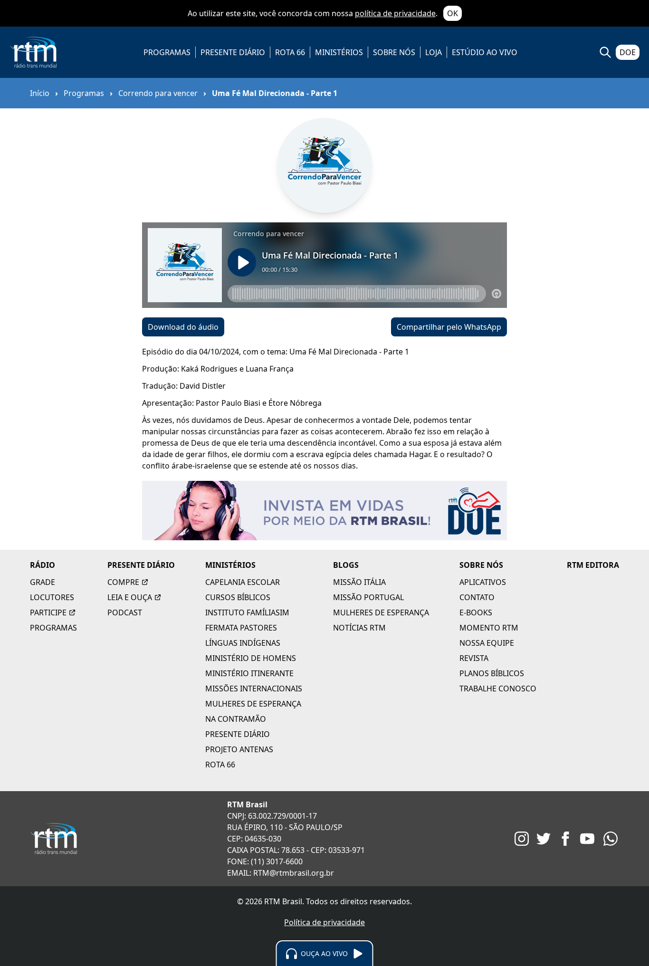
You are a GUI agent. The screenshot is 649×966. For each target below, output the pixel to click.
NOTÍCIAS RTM (359, 627)
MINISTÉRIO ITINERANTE (249, 673)
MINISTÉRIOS (339, 52)
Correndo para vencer (158, 93)
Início (39, 93)
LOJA (433, 52)
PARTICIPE (48, 612)
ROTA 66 (290, 52)
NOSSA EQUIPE (486, 643)
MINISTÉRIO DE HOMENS (250, 658)
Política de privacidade (324, 922)
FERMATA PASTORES (241, 627)
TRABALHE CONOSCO (497, 688)
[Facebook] (565, 839)
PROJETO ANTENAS (239, 749)
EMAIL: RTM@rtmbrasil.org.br (280, 873)
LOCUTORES (52, 597)
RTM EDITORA (593, 565)
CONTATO (477, 597)
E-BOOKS (475, 612)
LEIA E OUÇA (129, 597)
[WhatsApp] (610, 838)
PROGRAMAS (167, 52)
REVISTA (473, 658)
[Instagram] (522, 839)
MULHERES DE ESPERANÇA (253, 703)
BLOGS (346, 565)
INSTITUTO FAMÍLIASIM (247, 612)
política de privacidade (395, 13)
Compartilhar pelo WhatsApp (449, 327)
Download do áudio (183, 327)
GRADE (42, 582)
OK (452, 13)
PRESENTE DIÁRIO (232, 52)
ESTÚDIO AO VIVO (484, 52)
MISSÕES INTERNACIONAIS (253, 688)
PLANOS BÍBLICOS (491, 673)
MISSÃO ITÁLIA (359, 582)
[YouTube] (587, 839)
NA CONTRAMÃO (235, 719)
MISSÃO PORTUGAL (368, 597)
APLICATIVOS (482, 582)
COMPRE (123, 582)
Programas (84, 93)
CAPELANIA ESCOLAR (242, 582)
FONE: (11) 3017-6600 (265, 861)
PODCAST (124, 612)
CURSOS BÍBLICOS (237, 597)
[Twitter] (543, 839)
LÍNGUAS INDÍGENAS (242, 643)
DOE (628, 52)
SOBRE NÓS (394, 52)
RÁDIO (42, 565)
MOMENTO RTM (488, 627)
